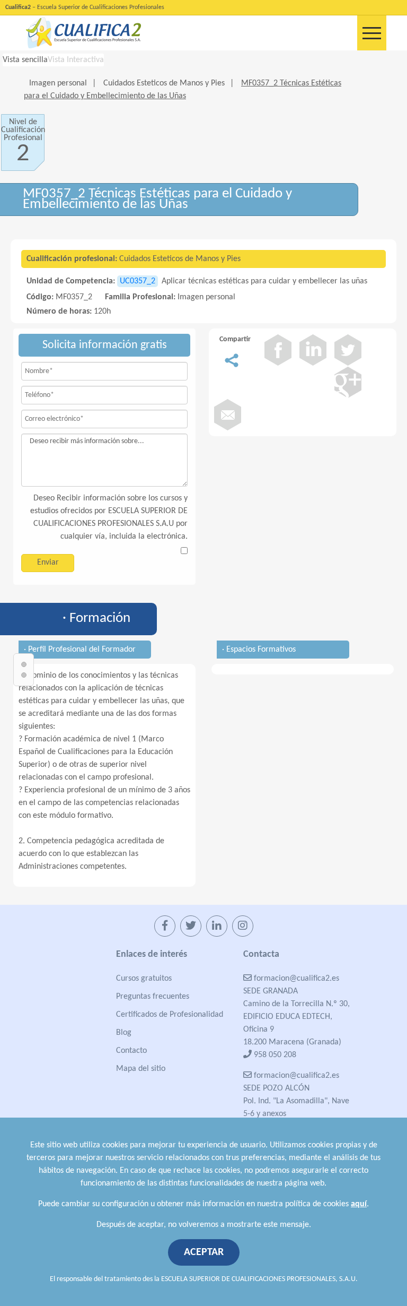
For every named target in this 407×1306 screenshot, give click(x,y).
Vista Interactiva (76, 60)
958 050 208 (274, 1055)
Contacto (131, 1050)
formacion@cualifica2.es (295, 978)
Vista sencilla (25, 60)
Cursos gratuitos (144, 978)
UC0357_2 (137, 281)
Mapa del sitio (140, 1069)
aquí (359, 1204)
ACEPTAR (204, 1252)
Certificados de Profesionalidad (169, 1014)
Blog (123, 1032)
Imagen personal (58, 83)
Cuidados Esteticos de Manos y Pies (164, 83)
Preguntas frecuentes (152, 996)
